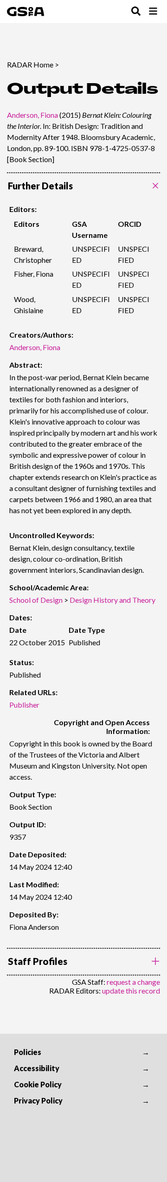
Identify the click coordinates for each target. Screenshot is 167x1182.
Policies (27, 1052)
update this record (131, 990)
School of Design (36, 599)
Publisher (24, 704)
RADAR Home (30, 64)
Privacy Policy (38, 1100)
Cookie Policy (38, 1084)
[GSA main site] (25, 11)
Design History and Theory (112, 599)
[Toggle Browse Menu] (153, 11)
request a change (133, 981)
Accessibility (36, 1068)
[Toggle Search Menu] (136, 11)
